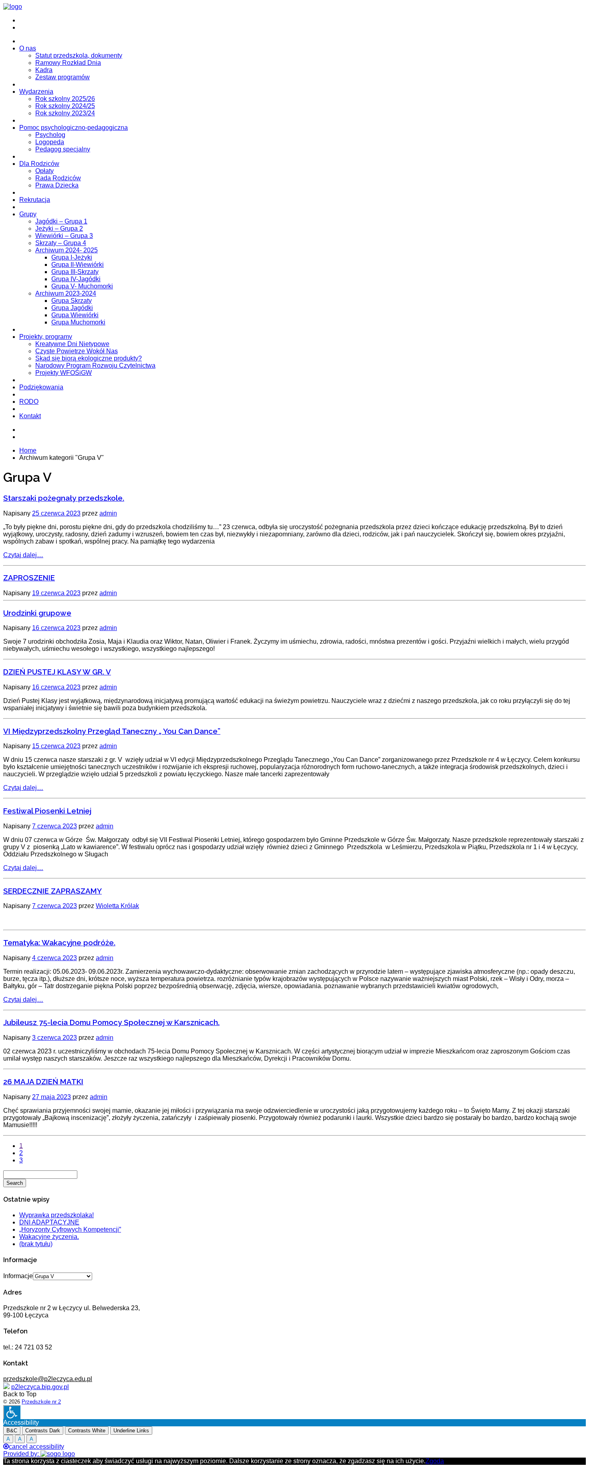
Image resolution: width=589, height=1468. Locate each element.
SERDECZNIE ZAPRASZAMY (52, 890)
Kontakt (30, 416)
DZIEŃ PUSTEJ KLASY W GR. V (57, 671)
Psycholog (50, 134)
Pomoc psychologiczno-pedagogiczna (73, 127)
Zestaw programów (62, 77)
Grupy (27, 214)
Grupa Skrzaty (71, 300)
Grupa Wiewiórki (75, 315)
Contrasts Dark (42, 1431)
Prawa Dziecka (57, 185)
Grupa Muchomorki (78, 322)
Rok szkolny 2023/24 (65, 113)
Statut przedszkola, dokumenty (78, 55)
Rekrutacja (34, 199)
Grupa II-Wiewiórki (77, 264)
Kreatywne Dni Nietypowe (72, 343)
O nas (27, 48)
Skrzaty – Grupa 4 (60, 243)
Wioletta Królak (117, 905)
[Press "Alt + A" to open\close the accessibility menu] (11, 1412)
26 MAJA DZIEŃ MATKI (43, 1081)
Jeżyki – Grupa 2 (59, 228)
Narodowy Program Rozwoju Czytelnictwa (95, 365)
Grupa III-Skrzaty (75, 271)
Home (27, 450)
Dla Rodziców (39, 163)
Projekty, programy (45, 336)
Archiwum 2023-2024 (65, 293)
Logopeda (49, 142)
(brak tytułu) (35, 1243)
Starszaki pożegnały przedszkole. (63, 497)
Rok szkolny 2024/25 (65, 106)
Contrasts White (86, 1431)
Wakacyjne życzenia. (49, 1236)
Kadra (43, 69)
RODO (28, 401)
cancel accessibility (36, 1446)
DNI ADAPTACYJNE (49, 1222)
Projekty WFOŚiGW (63, 372)
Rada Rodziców (58, 178)
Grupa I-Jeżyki (71, 257)
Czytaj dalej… (23, 555)
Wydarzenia (36, 91)
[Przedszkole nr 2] (12, 6)
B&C (11, 1431)
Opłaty (44, 170)
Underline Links (131, 1431)
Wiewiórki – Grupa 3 (64, 235)
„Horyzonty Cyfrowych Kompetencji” (70, 1229)
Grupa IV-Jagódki (76, 279)
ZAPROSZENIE (29, 577)
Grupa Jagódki (72, 307)
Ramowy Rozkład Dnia (68, 62)
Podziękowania (41, 387)
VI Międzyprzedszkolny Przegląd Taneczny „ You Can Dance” (111, 731)
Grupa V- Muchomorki (82, 286)
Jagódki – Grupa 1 (61, 221)
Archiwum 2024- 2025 (66, 250)
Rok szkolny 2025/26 (65, 98)
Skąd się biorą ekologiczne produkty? (88, 358)
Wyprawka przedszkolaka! (56, 1215)
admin (108, 513)
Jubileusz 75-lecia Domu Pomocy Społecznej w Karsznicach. (111, 1022)
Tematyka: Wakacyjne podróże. (59, 942)
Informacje (18, 1276)
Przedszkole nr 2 (41, 1402)
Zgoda (435, 1461)
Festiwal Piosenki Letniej (47, 810)
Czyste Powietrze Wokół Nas (76, 351)
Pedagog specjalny (62, 149)
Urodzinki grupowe (37, 612)
